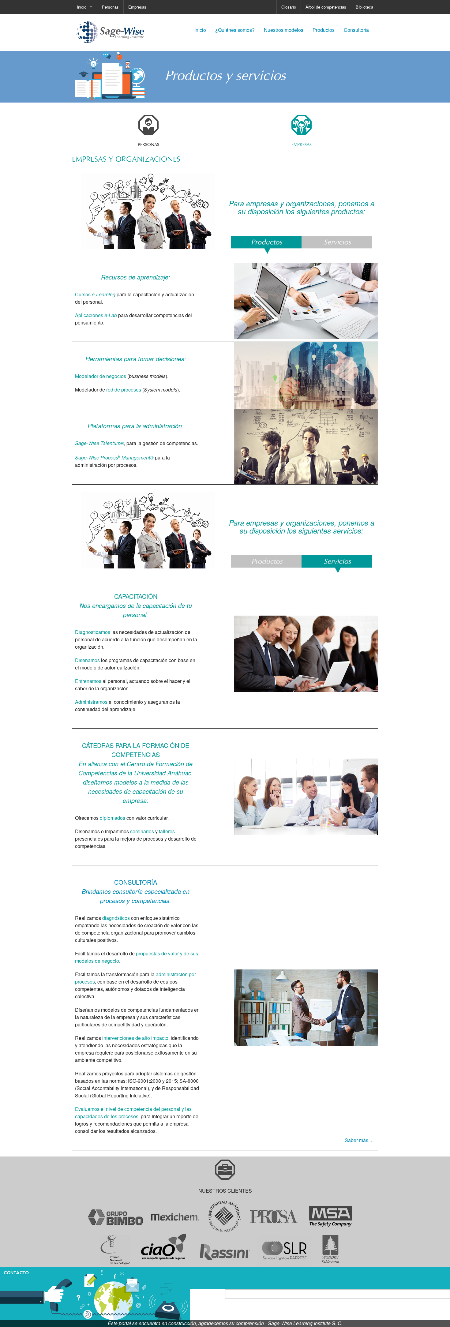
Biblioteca (364, 7)
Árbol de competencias (326, 7)
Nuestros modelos (283, 29)
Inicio (81, 7)
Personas (110, 7)
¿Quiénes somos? (235, 29)
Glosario (288, 7)
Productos (324, 29)
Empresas (137, 7)
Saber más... (358, 1140)
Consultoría (356, 29)
